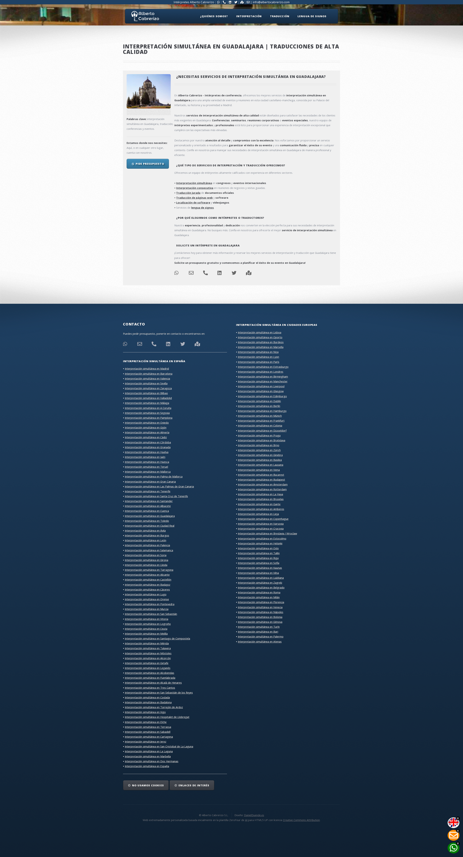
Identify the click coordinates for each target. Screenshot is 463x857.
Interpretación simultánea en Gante (259, 504)
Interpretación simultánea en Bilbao (146, 393)
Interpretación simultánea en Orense (147, 599)
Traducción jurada (188, 193)
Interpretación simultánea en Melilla (146, 633)
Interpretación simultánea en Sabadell (147, 732)
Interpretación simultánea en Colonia (260, 425)
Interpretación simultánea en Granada (148, 447)
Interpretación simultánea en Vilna (258, 573)
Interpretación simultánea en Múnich (260, 415)
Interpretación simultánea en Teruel (146, 466)
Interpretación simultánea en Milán (259, 597)
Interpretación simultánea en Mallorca (148, 471)
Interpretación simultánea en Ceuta (146, 628)
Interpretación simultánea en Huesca (147, 462)
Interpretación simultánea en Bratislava (261, 440)
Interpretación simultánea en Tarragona (149, 570)
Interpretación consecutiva (194, 188)
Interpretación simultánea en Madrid (147, 368)
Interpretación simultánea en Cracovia (261, 528)
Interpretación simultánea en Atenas (260, 641)
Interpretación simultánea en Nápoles (260, 612)
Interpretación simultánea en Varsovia (261, 523)
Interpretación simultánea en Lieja (258, 514)
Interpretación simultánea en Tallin (259, 553)
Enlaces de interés (194, 785)
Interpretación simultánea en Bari (258, 631)
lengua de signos (202, 207)
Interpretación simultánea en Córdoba (148, 442)
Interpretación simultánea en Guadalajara (150, 516)
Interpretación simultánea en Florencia (261, 602)
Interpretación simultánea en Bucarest (261, 474)
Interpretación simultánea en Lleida (146, 565)
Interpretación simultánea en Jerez (145, 741)
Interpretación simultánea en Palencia (147, 545)
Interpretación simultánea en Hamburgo (262, 411)
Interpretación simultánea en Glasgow (261, 391)
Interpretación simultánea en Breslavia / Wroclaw (267, 533)
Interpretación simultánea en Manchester (263, 381)
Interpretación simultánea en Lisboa (259, 332)
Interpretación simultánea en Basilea (260, 460)
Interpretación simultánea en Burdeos (261, 342)
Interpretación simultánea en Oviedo (147, 422)
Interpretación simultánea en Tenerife (147, 491)
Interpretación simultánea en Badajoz (147, 584)
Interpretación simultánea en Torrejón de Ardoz (154, 707)
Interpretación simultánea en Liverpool (261, 386)
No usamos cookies (148, 785)
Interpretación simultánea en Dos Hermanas (151, 761)
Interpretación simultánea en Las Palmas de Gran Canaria (159, 486)
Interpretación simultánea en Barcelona (148, 373)
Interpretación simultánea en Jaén (145, 457)
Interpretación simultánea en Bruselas (261, 499)
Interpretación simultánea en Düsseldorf (262, 430)
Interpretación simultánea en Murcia (146, 609)
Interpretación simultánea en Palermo (260, 636)
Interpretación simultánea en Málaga (147, 403)
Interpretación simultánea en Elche (146, 722)
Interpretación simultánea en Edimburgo (262, 396)
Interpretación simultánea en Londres (260, 371)
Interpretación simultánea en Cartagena (149, 736)
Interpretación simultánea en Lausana (260, 464)
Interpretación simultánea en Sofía (258, 563)
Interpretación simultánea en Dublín (259, 401)
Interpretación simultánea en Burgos (147, 535)
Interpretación (249, 16)
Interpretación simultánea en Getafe (146, 663)
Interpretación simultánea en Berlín (259, 406)
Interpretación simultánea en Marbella (148, 756)
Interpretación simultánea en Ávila (145, 530)
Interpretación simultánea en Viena (259, 470)
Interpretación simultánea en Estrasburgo (263, 366)
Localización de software (193, 202)
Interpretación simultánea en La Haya (260, 494)
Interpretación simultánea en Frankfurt (261, 420)
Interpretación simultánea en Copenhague (263, 519)
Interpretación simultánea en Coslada (147, 697)
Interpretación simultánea (194, 183)
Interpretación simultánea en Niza (258, 352)
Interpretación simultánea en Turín (259, 626)
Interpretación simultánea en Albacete (148, 506)
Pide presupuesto (150, 163)
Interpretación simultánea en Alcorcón (148, 658)
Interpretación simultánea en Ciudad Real (149, 525)
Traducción (279, 16)
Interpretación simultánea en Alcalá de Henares (153, 682)
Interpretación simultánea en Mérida (147, 643)
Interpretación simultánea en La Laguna (149, 751)
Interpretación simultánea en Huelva (146, 452)
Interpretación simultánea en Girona (146, 560)
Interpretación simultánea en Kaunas (260, 568)
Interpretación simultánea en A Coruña (148, 408)
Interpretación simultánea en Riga (258, 558)
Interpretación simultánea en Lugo (145, 594)
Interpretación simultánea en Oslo (258, 548)
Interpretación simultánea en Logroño (148, 624)
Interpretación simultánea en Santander (149, 501)
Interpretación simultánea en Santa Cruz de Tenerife (156, 496)
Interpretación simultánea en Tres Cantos (150, 687)
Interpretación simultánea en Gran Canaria (150, 481)
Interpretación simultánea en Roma (259, 592)
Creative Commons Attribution (301, 820)
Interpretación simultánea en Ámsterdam (263, 484)
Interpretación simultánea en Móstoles (148, 653)
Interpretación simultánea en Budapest (261, 479)
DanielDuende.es (254, 815)
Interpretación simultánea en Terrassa (148, 727)
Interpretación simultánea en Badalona (148, 702)
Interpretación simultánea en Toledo (147, 521)
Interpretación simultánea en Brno (258, 445)
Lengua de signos (312, 16)
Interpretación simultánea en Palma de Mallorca (153, 476)
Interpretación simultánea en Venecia (260, 607)
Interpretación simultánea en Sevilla (146, 383)
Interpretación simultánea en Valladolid (148, 398)
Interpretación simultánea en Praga (259, 435)
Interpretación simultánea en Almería (147, 432)
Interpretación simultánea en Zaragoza (148, 388)
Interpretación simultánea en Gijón (145, 427)
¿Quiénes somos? (214, 16)
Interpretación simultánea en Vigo (145, 712)
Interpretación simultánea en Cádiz (146, 437)
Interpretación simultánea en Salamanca (149, 550)
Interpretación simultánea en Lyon (258, 357)
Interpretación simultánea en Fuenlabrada (150, 677)
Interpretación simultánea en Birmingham (263, 376)
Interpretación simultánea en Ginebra (260, 455)
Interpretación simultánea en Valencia (147, 378)
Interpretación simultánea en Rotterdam (262, 489)
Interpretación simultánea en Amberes (261, 509)
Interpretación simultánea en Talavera (148, 648)
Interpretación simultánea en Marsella (260, 347)
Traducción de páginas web (194, 197)
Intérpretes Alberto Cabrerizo (194, 2)
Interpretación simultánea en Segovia (147, 413)
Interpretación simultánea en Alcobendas (149, 673)
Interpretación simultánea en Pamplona (148, 417)
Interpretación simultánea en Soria (145, 555)
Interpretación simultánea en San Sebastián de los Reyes (159, 692)
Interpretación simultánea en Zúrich (259, 450)
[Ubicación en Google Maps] (249, 273)
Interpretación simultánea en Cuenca (147, 511)
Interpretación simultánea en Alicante (147, 574)
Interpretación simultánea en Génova (260, 622)
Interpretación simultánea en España (147, 766)
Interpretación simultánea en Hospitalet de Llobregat (157, 717)
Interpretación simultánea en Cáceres (147, 589)
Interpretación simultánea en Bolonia (260, 617)
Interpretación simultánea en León (145, 540)
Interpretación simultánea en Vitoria (146, 619)
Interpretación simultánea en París (258, 362)
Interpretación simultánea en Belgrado (261, 587)
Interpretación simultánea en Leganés (147, 668)
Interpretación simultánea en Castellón (148, 579)
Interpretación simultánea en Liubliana (261, 577)
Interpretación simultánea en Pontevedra (149, 604)
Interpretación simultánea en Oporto (260, 337)
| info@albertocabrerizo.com (270, 2)
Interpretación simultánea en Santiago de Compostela (157, 638)
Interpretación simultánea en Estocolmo (262, 538)
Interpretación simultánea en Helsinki (260, 543)
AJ (246, 820)
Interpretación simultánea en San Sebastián (151, 614)
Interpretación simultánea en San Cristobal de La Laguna (159, 746)
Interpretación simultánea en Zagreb (260, 582)
